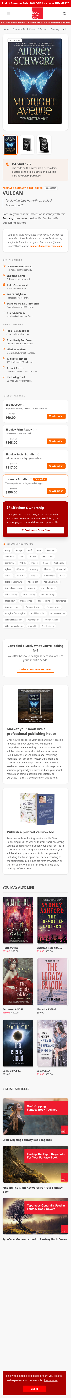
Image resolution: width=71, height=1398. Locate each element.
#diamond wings (12, 607)
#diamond (9, 556)
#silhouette (59, 563)
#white (22, 563)
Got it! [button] (34, 1389)
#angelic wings (48, 588)
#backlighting (44, 600)
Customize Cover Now (37, 530)
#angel (19, 550)
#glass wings (26, 600)
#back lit (32, 626)
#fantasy (34, 569)
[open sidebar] (8, 13)
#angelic (32, 588)
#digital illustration (13, 619)
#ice (39, 550)
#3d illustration (38, 613)
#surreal (21, 575)
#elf (30, 550)
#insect (8, 575)
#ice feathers (48, 626)
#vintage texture (33, 607)
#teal (62, 575)
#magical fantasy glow (15, 613)
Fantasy (55, 29)
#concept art (33, 619)
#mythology (49, 575)
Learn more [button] (50, 1380)
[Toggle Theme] (64, 13)
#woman (51, 550)
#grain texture (53, 607)
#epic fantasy (29, 594)
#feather (21, 569)
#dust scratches (58, 613)
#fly (21, 556)
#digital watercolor (13, 588)
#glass (8, 569)
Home (6, 29)
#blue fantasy (11, 594)
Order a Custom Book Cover (35, 669)
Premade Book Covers (24, 29)
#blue (45, 563)
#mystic (34, 575)
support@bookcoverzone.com (46, 246)
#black (34, 563)
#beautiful (61, 569)
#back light (33, 581)
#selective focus (51, 581)
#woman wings (48, 594)
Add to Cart (57, 416)
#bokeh (47, 569)
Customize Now (37, 82)
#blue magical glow (14, 626)
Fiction (43, 29)
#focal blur (10, 600)
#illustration (47, 556)
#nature (32, 556)
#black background (13, 581)
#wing (7, 550)
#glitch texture (51, 619)
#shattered (61, 600)
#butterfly (9, 563)
